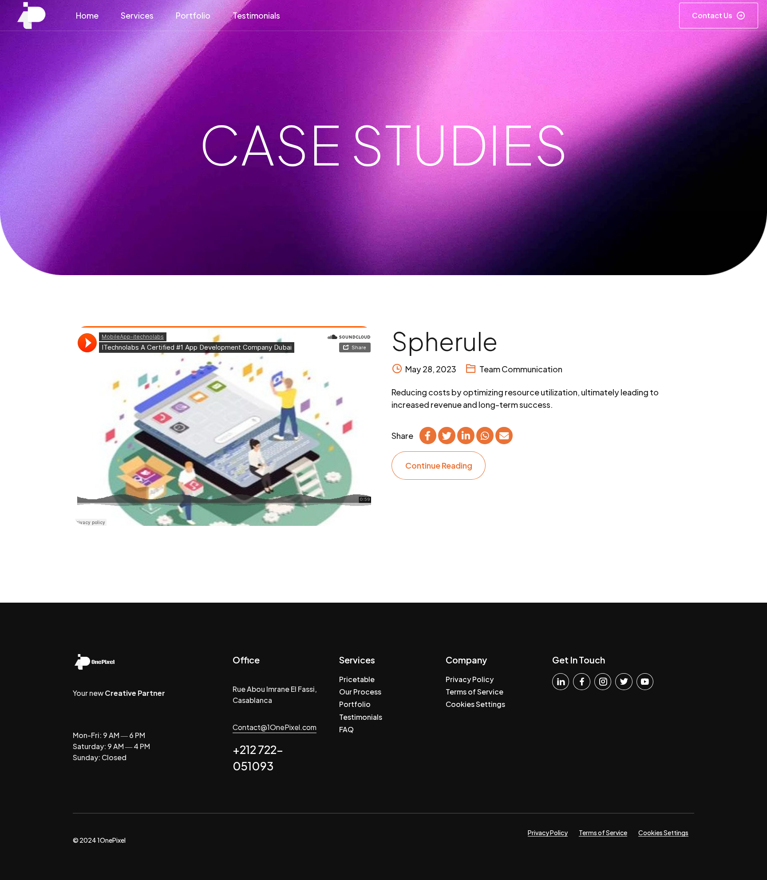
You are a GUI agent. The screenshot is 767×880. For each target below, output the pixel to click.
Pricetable (357, 679)
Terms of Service (474, 691)
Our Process (360, 691)
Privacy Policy (470, 679)
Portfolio (193, 15)
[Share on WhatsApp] (484, 435)
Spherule (444, 340)
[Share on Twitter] (446, 435)
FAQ (346, 729)
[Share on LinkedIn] (465, 435)
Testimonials (256, 15)
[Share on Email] (503, 435)
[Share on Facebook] (427, 435)
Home (87, 15)
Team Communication (520, 369)
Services (137, 15)
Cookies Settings (475, 704)
